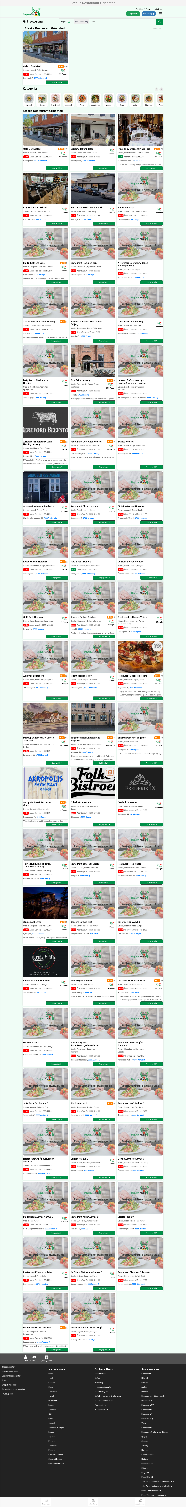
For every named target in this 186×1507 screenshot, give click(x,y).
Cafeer (97, 1378)
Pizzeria (51, 1441)
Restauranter (100, 1374)
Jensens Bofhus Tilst (81, 922)
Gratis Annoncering (10, 1371)
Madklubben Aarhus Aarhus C (38, 1217)
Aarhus (144, 1387)
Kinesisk (51, 1383)
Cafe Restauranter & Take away (108, 1396)
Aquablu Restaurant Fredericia (39, 506)
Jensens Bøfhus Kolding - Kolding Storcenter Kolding (132, 381)
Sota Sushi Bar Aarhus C (35, 1103)
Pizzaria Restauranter (104, 1401)
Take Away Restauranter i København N (157, 1486)
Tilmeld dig (147, 14)
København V (146, 1414)
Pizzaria (51, 1450)
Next (162, 87)
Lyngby (144, 1436)
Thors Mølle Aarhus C (82, 980)
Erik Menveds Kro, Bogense (132, 737)
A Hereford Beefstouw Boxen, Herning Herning (133, 264)
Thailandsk (52, 1392)
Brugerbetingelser (9, 1385)
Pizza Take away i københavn (153, 1495)
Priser (4, 1380)
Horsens (145, 1450)
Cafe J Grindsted (31, 66)
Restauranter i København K (152, 1396)
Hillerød (144, 1378)
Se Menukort (151, 168)
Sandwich (52, 1410)
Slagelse (144, 1441)
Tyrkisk (51, 1396)
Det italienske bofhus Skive (131, 980)
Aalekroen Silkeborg (33, 675)
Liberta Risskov (126, 1217)
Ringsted (145, 1473)
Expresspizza (100, 1405)
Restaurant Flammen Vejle (84, 263)
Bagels (51, 1405)
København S (146, 1410)
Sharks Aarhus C (79, 1103)
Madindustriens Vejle (34, 263)
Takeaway (99, 1383)
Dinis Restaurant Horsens (131, 506)
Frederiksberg (147, 1419)
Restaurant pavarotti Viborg (85, 864)
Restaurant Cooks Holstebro (132, 675)
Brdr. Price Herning (80, 380)
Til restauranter (8, 1367)
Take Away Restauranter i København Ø (157, 1482)
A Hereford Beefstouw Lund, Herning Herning (37, 443)
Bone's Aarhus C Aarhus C (131, 1158)
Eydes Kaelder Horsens (35, 561)
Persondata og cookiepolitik (13, 1389)
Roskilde (144, 1383)
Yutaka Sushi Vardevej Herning (39, 321)
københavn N (146, 1401)
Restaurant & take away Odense (154, 1432)
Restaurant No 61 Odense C (37, 1327)
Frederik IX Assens (127, 802)
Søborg (144, 1468)
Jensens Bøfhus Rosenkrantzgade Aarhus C (85, 1044)
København (146, 1374)
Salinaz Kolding (125, 441)
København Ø (146, 1428)
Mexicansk (52, 1401)
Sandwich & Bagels (56, 1428)
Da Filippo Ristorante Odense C (86, 1272)
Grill (49, 1414)
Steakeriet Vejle (126, 207)
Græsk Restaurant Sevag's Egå (86, 1327)
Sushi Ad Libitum (55, 1459)
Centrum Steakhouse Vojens (132, 617)
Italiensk (51, 1423)
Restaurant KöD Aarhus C (131, 1103)
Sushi (50, 1387)
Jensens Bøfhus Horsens (130, 561)
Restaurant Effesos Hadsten (37, 1272)
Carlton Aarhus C (79, 1158)
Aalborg (144, 1446)
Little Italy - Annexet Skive (36, 980)
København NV (147, 1405)
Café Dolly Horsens (33, 617)
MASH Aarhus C (31, 1042)
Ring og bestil (103, 168)
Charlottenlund (147, 1455)
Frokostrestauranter (103, 1387)
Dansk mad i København (151, 1491)
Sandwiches (53, 1446)
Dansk (51, 1374)
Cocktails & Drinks (55, 1455)
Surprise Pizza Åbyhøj (129, 922)
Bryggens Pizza (101, 1410)
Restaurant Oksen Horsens (84, 506)
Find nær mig (82, 22)
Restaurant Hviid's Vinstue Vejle (87, 207)
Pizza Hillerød (147, 1477)
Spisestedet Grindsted (82, 149)
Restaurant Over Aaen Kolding (86, 441)
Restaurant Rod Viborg (129, 864)
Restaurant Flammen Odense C (134, 1272)
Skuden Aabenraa (32, 922)
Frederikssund (147, 1464)
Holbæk (144, 1459)
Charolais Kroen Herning (130, 321)
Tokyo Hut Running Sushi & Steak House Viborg (37, 865)
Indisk (50, 1378)
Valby (143, 1423)
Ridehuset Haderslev (81, 675)
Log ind (132, 14)
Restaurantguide (101, 1392)
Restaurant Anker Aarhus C (85, 1217)
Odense (144, 1392)
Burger (51, 1432)
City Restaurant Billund (35, 207)
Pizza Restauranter (56, 1464)
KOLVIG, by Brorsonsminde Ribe (134, 149)
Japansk (51, 1436)
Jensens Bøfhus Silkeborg (84, 617)
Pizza (50, 1419)
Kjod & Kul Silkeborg (81, 561)
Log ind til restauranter (11, 1376)
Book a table (56, 82)
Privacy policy (7, 1394)
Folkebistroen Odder (81, 802)
